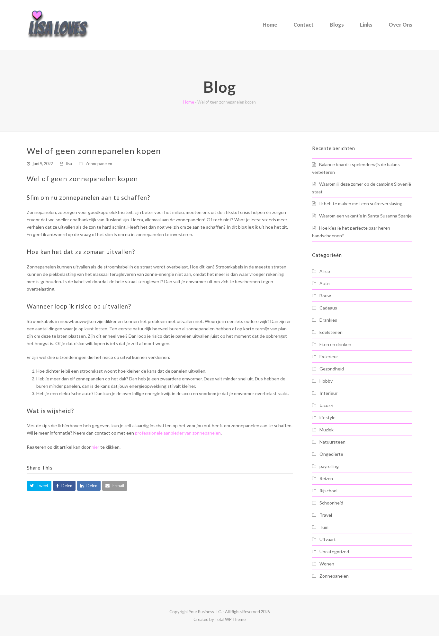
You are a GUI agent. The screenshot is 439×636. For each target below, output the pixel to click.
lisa (69, 163)
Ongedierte (331, 454)
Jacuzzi (326, 405)
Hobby (326, 381)
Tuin (323, 527)
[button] (39, 486)
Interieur (328, 393)
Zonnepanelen (98, 163)
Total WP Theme (230, 619)
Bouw (325, 295)
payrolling (329, 466)
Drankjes (328, 320)
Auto (324, 283)
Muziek (326, 429)
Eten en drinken (335, 344)
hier (95, 447)
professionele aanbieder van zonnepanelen (178, 433)
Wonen (326, 563)
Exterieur (328, 356)
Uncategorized (334, 551)
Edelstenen (331, 332)
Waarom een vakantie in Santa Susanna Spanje (365, 215)
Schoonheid (331, 502)
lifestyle (327, 417)
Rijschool (328, 490)
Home (188, 102)
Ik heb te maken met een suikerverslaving (360, 203)
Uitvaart (327, 539)
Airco (324, 271)
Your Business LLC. (205, 611)
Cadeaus (328, 307)
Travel (325, 515)
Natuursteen (332, 442)
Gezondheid (331, 368)
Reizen (326, 478)
